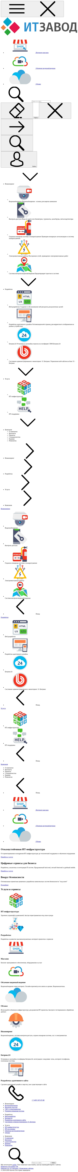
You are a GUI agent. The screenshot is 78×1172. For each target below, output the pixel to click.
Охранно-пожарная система (14, 1111)
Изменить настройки (8, 1166)
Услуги (3, 708)
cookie (14, 1165)
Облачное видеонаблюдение (45, 68)
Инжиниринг (5, 509)
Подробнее (4, 885)
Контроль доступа (11, 1107)
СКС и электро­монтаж (13, 1109)
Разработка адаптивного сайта (15, 1120)
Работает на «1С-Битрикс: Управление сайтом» (17, 1168)
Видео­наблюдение (11, 1105)
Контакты (8, 1140)
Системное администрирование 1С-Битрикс (20, 1122)
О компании (9, 1138)
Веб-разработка (10, 1116)
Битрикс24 (8, 1118)
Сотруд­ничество (10, 1141)
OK (17, 1166)
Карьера (7, 1143)
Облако (38, 84)
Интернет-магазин (42, 52)
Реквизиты (8, 1145)
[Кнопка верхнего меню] (32, 9)
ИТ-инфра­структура (12, 1127)
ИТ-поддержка (10, 1129)
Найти (36, 118)
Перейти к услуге (7, 857)
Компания (4, 764)
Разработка (4, 617)
